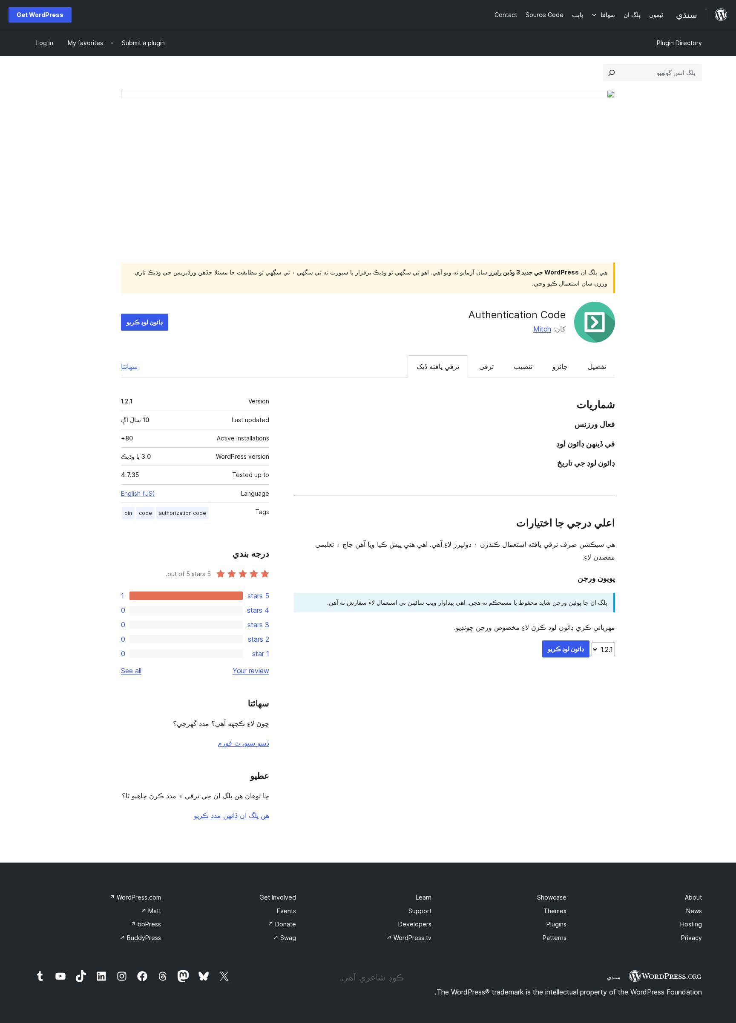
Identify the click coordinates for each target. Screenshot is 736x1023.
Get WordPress (40, 14)
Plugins (556, 924)
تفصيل (597, 366)
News (694, 910)
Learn (423, 897)
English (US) (138, 493)
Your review (251, 670)
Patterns (554, 937)
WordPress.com (135, 897)
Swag (284, 937)
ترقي (486, 366)
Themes (554, 910)
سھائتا (129, 366)
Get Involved (277, 897)
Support (419, 910)
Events (286, 910)
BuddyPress (140, 937)
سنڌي (614, 977)
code (145, 513)
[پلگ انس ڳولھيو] (611, 72)
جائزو (560, 366)
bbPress (145, 924)
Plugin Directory (679, 42)
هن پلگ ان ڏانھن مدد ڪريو (231, 815)
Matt (151, 910)
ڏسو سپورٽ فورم (243, 743)
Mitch (542, 329)
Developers (414, 924)
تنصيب (523, 366)
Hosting (691, 924)
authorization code (182, 513)
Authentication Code (517, 315)
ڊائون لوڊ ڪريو (144, 322)
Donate (282, 924)
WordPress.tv (408, 937)
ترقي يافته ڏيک (438, 366)
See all (131, 670)
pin (128, 513)
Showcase (551, 897)
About (693, 897)
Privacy (691, 937)
